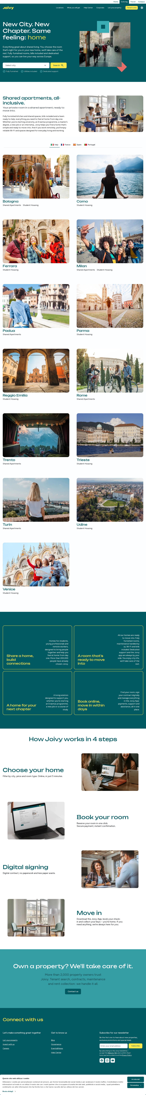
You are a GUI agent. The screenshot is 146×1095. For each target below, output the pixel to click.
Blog (53, 1040)
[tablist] (73, 144)
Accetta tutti (136, 1079)
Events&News (57, 1048)
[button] (37, 647)
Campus (141, 2)
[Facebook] (101, 1060)
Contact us (73, 991)
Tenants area (131, 8)
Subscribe (135, 1046)
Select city (10, 65)
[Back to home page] (8, 7)
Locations (60, 8)
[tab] (55, 144)
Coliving (124, 2)
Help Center (88, 8)
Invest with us (8, 1044)
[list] (73, 374)
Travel (132, 2)
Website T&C (112, 1053)
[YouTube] (112, 1060)
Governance (56, 1044)
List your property (114, 8)
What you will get (73, 8)
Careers (6, 1048)
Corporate (100, 8)
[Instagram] (107, 1060)
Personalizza (134, 1085)
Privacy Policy (127, 1055)
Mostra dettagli (8, 1091)
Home (115, 2)
